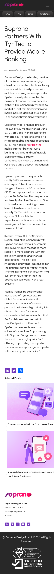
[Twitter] (14, 371)
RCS (19, 14)
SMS (8, 14)
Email (30, 14)
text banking (34, 144)
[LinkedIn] (7, 371)
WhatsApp (45, 14)
